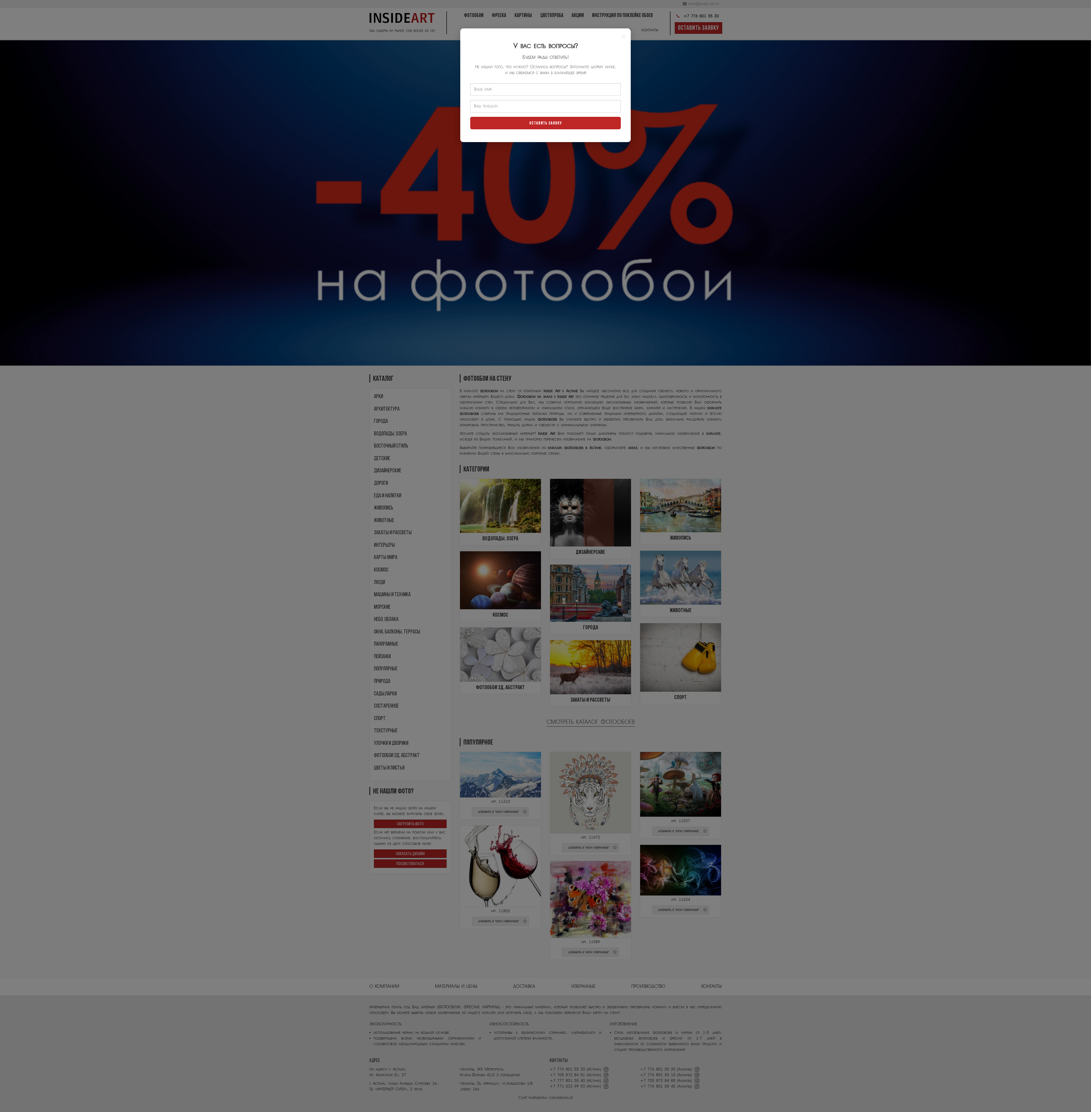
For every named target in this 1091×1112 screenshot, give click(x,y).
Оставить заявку (545, 123)
